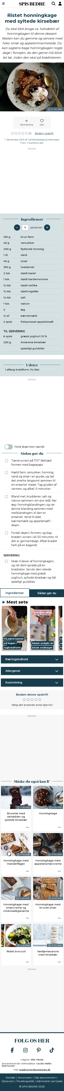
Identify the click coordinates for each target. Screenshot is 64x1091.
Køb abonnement (45, 1077)
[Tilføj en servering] (47, 227)
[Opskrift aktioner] (27, 827)
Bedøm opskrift (44, 133)
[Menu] (8, 3)
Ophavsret (7, 1081)
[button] (14, 628)
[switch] (8, 446)
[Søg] (53, 3)
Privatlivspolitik (25, 1081)
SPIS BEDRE (32, 4)
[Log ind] (60, 3)
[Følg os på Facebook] (12, 1050)
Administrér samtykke (50, 1081)
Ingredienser (15, 593)
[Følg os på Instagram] (25, 1050)
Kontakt (10, 1077)
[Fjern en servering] (17, 227)
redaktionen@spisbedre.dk (34, 1069)
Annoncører (25, 1077)
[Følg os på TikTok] (52, 1050)
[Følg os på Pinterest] (38, 1050)
